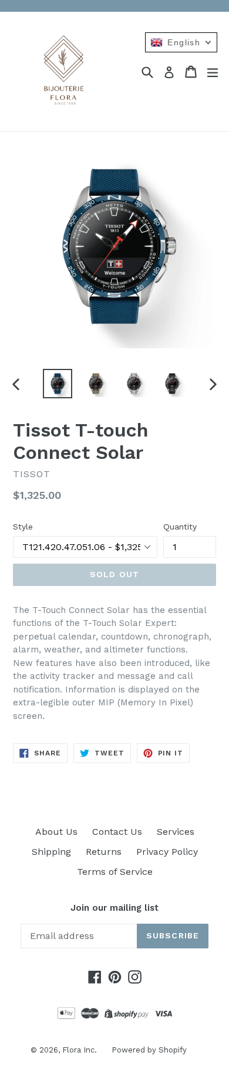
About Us (56, 831)
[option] (57, 383)
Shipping (51, 851)
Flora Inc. (79, 1049)
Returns (104, 851)
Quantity (180, 526)
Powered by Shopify (149, 1049)
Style (23, 526)
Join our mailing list (114, 907)
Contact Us (117, 831)
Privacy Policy (167, 851)
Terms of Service (115, 871)
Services (175, 831)
